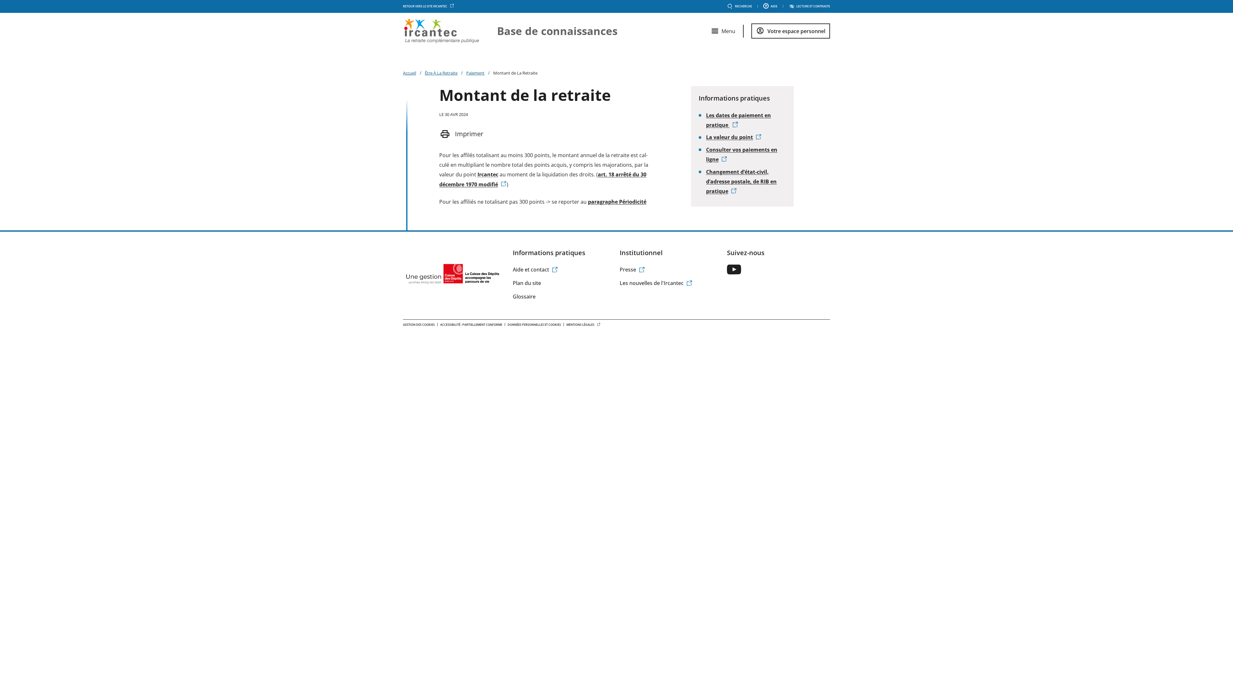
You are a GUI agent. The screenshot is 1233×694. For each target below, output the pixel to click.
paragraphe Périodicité (617, 201)
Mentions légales (580, 324)
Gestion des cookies (419, 324)
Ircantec (487, 174)
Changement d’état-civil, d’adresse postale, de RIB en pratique (741, 181)
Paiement (475, 73)
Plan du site (527, 283)
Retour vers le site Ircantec (425, 6)
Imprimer (469, 133)
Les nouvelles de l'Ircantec (652, 283)
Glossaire (524, 296)
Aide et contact (531, 269)
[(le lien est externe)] (734, 269)
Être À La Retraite (441, 73)
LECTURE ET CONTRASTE (813, 6)
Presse (628, 269)
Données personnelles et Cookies (534, 324)
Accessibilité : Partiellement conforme (471, 324)
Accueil (409, 73)
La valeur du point (729, 137)
